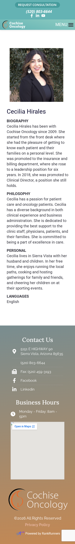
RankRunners (51, 533)
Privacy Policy (37, 524)
